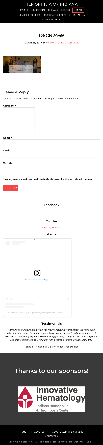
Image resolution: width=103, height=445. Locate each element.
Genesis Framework (62, 442)
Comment (9, 105)
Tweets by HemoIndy (51, 227)
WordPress (80, 442)
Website (7, 163)
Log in (90, 442)
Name (7, 137)
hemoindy (37, 313)
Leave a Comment (68, 42)
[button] (51, 399)
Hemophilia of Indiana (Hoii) (19, 313)
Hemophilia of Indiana (51, 4)
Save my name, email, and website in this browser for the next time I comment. (48, 179)
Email (7, 150)
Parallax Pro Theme (39, 442)
